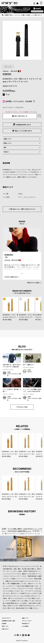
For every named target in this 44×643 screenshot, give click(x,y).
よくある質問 (25, 626)
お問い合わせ (5, 629)
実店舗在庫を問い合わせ (23, 125)
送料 (5, 147)
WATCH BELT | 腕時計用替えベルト (19, 531)
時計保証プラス (25, 623)
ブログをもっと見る (22, 407)
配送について (7, 143)
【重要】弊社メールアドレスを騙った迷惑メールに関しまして (23, 15)
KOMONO (7, 74)
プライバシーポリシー (27, 620)
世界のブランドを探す (33, 283)
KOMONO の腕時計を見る (11, 277)
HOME (4, 529)
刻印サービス (5, 626)
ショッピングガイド (6, 618)
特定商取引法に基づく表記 (8, 620)
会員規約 (4, 623)
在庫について (7, 139)
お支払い (6, 152)
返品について (25, 618)
